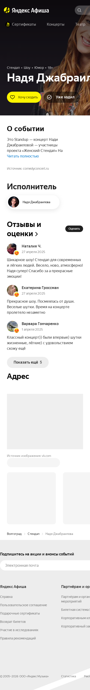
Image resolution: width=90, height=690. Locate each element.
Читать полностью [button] (23, 156)
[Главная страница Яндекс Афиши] (7, 10)
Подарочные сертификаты (20, 613)
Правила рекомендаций (18, 638)
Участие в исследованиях (19, 630)
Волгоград (14, 534)
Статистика (68, 676)
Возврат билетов (13, 622)
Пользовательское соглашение (23, 605)
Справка (6, 597)
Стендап (33, 534)
